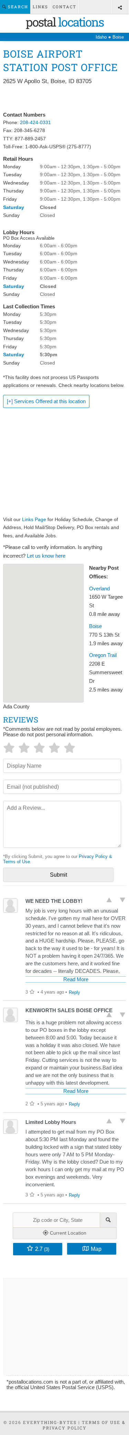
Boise (95, 626)
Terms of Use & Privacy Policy (84, 1425)
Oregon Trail (103, 655)
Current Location (67, 1233)
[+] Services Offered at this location (46, 401)
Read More (75, 979)
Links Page (34, 519)
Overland (99, 588)
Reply (74, 992)
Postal (65, 22)
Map (96, 1249)
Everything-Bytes (50, 1422)
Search (17, 6)
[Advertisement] (64, 98)
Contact (64, 6)
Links (40, 6)
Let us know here (46, 556)
